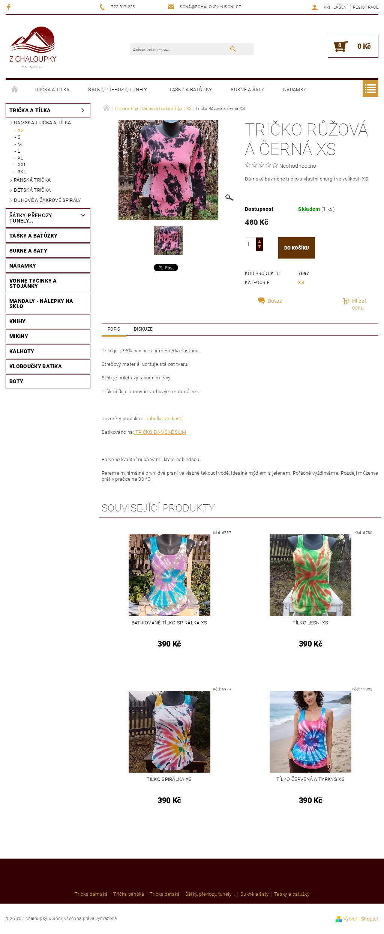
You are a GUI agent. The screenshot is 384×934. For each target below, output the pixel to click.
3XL (22, 171)
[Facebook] (10, 7)
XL (21, 158)
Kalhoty (21, 351)
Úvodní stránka (15, 89)
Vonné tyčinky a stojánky (33, 283)
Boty (16, 381)
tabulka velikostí (164, 418)
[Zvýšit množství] (259, 240)
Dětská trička (32, 190)
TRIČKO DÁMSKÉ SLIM (160, 432)
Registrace (365, 7)
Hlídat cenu (359, 304)
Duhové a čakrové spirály (47, 200)
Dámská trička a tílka (42, 122)
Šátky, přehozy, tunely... (119, 89)
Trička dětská (165, 894)
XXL (22, 164)
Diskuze (143, 329)
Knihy (17, 321)
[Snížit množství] (259, 247)
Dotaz (275, 301)
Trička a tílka (51, 89)
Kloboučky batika (35, 366)
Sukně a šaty (247, 89)
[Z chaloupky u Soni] (33, 47)
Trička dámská (91, 894)
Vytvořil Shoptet (361, 919)
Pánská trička (32, 180)
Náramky (294, 89)
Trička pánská (128, 894)
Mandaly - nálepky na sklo (41, 303)
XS (21, 130)
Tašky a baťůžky (190, 89)
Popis (114, 329)
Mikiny (18, 336)
